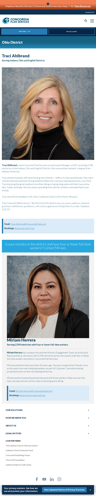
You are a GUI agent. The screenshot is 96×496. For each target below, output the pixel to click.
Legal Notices (13, 433)
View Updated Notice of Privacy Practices (64, 489)
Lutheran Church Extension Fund (19, 450)
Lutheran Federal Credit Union (18, 465)
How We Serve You (16, 418)
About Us (11, 425)
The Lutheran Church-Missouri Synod (21, 445)
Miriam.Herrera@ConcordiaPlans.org (34, 391)
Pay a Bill (22, 31)
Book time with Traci (24, 228)
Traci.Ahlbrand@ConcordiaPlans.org (28, 224)
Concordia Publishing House (18, 455)
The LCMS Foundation (15, 460)
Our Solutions (14, 410)
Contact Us (89, 12)
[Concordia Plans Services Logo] (16, 20)
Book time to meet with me (32, 395)
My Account (71, 31)
